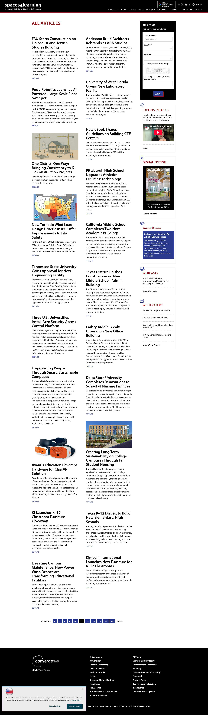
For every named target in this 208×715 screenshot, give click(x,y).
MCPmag (137, 668)
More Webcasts (150, 291)
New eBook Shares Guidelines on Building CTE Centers (108, 133)
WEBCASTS (150, 273)
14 (100, 621)
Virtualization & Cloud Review (103, 691)
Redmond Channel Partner (102, 680)
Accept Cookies (74, 706)
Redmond (137, 676)
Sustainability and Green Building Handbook (158, 326)
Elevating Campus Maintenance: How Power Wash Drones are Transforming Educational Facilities (53, 571)
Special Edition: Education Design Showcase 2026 (158, 205)
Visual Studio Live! (98, 695)
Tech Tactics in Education (144, 683)
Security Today (139, 680)
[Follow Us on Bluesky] (186, 4)
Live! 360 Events (97, 668)
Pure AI (93, 676)
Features (132, 9)
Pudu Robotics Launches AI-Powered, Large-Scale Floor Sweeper (55, 93)
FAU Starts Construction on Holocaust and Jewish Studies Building (54, 42)
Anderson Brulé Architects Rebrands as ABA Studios (107, 40)
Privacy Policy (163, 63)
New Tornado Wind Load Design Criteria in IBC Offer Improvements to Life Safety (54, 231)
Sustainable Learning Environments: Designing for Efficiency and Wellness (155, 281)
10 (75, 621)
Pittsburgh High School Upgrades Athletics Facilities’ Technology (105, 174)
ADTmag (137, 657)
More (197, 9)
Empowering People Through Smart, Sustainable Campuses (55, 372)
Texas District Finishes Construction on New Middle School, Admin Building (104, 278)
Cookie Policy (104, 706)
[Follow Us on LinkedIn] (179, 4)
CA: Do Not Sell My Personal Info (138, 706)
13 (93, 621)
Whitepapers (152, 305)
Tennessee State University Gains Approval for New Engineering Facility (54, 270)
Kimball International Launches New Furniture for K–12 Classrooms (109, 561)
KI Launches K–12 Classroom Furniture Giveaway (48, 516)
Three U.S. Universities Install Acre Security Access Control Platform (54, 321)
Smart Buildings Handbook (155, 317)
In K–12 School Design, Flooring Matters (157, 336)
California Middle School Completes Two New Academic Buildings (106, 228)
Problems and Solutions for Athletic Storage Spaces (156, 235)
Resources (161, 9)
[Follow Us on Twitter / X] (182, 4)
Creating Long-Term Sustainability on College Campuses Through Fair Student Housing (106, 458)
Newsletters (187, 9)
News (123, 9)
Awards (174, 9)
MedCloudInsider (98, 672)
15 (106, 621)
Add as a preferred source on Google (167, 4)
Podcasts (150, 9)
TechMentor (95, 683)
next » (120, 621)
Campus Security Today (143, 660)
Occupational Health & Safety (146, 672)
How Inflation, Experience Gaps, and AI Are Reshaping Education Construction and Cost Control (157, 117)
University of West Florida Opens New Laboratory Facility (107, 86)
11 (81, 621)
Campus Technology (99, 664)
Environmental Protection (145, 664)
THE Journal (138, 687)
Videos (141, 9)
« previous (46, 621)
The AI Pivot (95, 687)
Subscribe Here (150, 213)
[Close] (82, 689)
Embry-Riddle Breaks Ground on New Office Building (104, 331)
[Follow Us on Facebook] (190, 4)
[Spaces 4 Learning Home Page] (23, 6)
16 (112, 621)
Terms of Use (118, 706)
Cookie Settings (54, 706)
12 (87, 621)
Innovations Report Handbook (156, 310)
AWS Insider (95, 660)
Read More (148, 256)
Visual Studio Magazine (144, 691)
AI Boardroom (96, 657)
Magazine (112, 9)
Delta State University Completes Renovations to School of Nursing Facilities (108, 381)
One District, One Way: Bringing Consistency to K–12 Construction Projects (54, 167)
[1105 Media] (46, 683)
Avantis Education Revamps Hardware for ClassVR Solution (54, 469)
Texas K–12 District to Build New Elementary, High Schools (108, 517)
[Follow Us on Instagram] (193, 4)
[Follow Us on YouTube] (197, 4)
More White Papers (151, 345)
